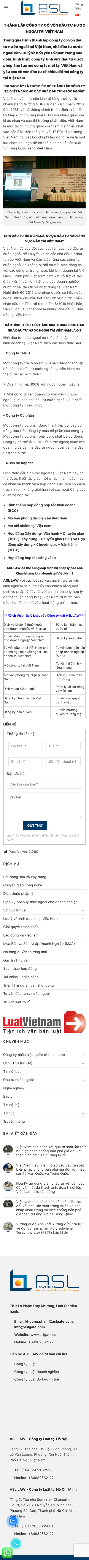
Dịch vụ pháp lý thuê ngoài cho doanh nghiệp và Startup (25, 626)
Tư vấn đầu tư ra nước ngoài (26, 993)
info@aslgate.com (29, 1327)
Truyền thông (14, 1121)
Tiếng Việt (79, 6)
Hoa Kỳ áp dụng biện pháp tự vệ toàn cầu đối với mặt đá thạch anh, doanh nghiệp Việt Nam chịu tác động (50, 1187)
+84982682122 (41, 1342)
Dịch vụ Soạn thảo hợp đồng (69, 677)
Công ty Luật (25, 1364)
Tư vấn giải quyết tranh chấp (68, 700)
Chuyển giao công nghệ (22, 885)
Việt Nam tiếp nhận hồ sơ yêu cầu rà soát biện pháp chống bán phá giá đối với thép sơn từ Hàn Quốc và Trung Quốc (50, 1169)
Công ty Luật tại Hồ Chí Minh (53, 1489)
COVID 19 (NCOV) (17, 1063)
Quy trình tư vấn (16, 960)
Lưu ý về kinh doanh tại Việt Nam (30, 918)
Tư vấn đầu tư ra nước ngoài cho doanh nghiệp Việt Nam (24, 638)
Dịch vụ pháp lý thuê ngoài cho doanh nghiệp (40, 902)
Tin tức (9, 1113)
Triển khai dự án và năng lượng (28, 985)
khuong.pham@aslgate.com (49, 1321)
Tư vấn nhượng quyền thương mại (69, 712)
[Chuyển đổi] (83, 910)
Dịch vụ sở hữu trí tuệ (19, 688)
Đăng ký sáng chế (69, 638)
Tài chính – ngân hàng (21, 977)
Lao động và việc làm (20, 935)
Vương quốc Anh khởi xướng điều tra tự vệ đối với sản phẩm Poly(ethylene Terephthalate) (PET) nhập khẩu (48, 1228)
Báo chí (9, 1096)
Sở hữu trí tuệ (14, 910)
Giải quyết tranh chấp (21, 927)
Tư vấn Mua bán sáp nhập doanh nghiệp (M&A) (70, 651)
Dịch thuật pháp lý (18, 893)
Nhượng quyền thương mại (25, 952)
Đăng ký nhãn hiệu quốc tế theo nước (34, 1054)
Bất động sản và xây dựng (24, 877)
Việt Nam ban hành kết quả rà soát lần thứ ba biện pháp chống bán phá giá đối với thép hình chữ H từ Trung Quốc (51, 1151)
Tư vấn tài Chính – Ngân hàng (68, 665)
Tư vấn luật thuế (16, 1002)
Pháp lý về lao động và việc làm (70, 689)
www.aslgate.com (44, 1334)
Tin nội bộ (11, 1105)
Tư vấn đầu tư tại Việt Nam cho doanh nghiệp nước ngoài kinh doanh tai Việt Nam (26, 651)
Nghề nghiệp (13, 1088)
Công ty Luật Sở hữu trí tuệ (36, 1379)
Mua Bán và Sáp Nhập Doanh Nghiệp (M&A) (39, 943)
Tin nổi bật (12, 1071)
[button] (5, 7)
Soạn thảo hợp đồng (20, 968)
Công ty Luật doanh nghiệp (36, 1372)
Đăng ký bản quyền (18, 712)
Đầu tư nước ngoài (18, 1080)
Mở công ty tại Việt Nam (21, 665)
